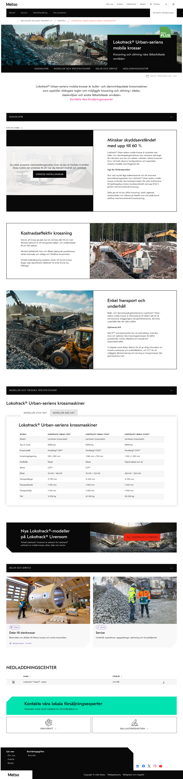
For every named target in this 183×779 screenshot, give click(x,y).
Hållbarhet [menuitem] (131, 4)
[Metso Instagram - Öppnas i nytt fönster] (154, 766)
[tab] (35, 413)
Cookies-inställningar (50, 174)
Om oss (11, 755)
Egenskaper (41, 69)
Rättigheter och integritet (133, 775)
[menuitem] (155, 4)
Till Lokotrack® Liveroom (142, 537)
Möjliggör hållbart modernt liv (36, 21)
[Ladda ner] (163, 682)
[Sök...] (166, 4)
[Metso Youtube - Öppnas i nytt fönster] (160, 766)
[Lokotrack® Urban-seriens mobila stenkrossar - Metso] (20, 4)
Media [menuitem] (143, 4)
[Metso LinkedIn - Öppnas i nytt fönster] (137, 766)
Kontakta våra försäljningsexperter (91, 99)
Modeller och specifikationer (72, 69)
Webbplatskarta (114, 775)
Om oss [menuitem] (109, 4)
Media (11, 763)
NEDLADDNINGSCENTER (135, 69)
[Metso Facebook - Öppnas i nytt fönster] (143, 766)
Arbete (11, 759)
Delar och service (107, 69)
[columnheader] (65, 676)
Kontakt (32, 755)
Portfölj (62, 21)
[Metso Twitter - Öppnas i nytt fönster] (149, 766)
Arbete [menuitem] (120, 4)
